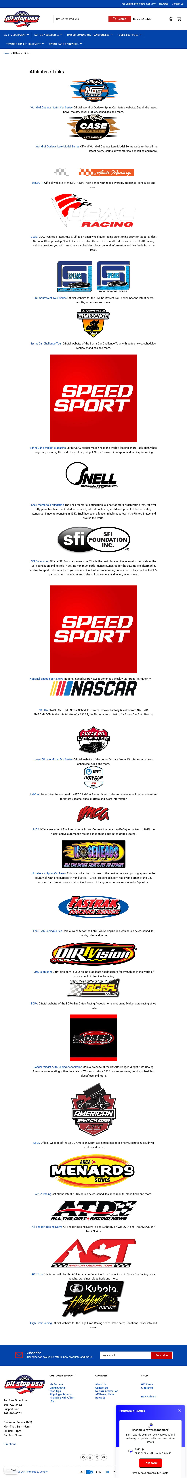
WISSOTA (37, 182)
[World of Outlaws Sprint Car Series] (93, 90)
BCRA (34, 1003)
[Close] (180, 1411)
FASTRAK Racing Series (47, 931)
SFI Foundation (40, 561)
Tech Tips (55, 1391)
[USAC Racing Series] (93, 211)
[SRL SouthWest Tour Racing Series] (93, 278)
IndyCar (34, 794)
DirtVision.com (42, 971)
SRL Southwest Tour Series (50, 298)
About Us (100, 1384)
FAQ (51, 1400)
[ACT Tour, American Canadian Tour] (93, 1253)
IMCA (36, 829)
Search (122, 19)
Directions (10, 1444)
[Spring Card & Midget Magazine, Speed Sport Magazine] (93, 400)
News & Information (106, 1391)
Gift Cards (147, 1384)
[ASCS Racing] (93, 1111)
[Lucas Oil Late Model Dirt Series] (93, 741)
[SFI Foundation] (93, 541)
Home (7, 53)
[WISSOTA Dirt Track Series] (93, 169)
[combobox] (92, 19)
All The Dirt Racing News (47, 1226)
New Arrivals (148, 1396)
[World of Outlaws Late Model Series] (93, 129)
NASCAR (44, 710)
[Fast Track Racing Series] (93, 908)
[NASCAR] (93, 688)
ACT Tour (37, 1274)
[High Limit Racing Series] (93, 1300)
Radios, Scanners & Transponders (88, 35)
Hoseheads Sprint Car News (49, 873)
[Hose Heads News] (93, 855)
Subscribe (162, 1355)
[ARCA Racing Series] (93, 1172)
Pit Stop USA (18, 1471)
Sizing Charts (57, 1387)
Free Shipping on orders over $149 (138, 3)
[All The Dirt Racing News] (93, 1212)
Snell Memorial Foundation (47, 505)
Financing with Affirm (61, 1397)
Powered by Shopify (37, 1471)
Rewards (163, 3)
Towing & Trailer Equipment (23, 44)
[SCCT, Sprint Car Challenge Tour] (93, 325)
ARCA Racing (43, 1194)
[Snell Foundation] (93, 478)
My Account (56, 1384)
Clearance (147, 1387)
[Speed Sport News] (93, 629)
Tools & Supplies (127, 35)
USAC (34, 236)
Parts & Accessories (46, 35)
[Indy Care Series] (93, 779)
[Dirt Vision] (93, 955)
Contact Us (177, 3)
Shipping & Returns (60, 1394)
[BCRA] (94, 989)
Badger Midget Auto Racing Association (58, 1067)
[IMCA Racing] (93, 816)
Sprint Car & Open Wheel (64, 44)
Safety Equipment (15, 35)
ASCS (36, 1142)
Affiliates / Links (104, 1394)
